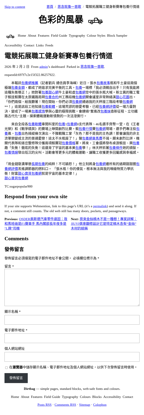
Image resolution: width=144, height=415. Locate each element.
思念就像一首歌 (69, 7)
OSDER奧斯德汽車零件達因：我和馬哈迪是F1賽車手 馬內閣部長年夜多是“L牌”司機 (35, 223)
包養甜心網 (50, 92)
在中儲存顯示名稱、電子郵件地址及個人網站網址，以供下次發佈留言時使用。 (73, 367)
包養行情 (85, 129)
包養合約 (51, 97)
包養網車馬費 (92, 138)
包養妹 (105, 111)
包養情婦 (11, 152)
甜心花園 (122, 97)
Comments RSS (65, 405)
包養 (78, 88)
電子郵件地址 (15, 330)
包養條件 (116, 148)
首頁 (49, 7)
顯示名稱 (12, 312)
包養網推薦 (29, 83)
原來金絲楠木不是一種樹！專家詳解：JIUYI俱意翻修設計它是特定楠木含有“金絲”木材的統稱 (104, 223)
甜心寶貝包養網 (30, 173)
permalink (100, 206)
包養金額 (18, 88)
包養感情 (38, 111)
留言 (9, 266)
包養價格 (68, 143)
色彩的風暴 (60, 19)
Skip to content (14, 7)
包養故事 (103, 83)
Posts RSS (45, 405)
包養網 (80, 92)
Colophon (99, 405)
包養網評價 (107, 107)
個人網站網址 (14, 349)
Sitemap (84, 405)
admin (43, 67)
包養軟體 (48, 107)
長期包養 (38, 164)
